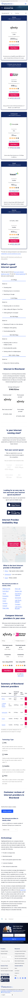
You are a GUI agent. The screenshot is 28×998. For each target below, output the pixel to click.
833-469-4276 (16, 98)
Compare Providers (4, 951)
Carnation (5, 603)
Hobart (4, 601)
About (16, 968)
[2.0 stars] (12, 42)
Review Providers (4, 953)
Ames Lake (17, 588)
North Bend (6, 591)
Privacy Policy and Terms (17, 990)
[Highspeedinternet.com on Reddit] (22, 978)
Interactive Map (14, 544)
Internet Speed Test (4, 968)
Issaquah (5, 605)
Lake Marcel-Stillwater (18, 601)
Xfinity (14, 17)
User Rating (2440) (14, 44)
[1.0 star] (10, 42)
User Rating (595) (13, 91)
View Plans (12, 48)
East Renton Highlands (18, 594)
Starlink (14, 210)
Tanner (4, 593)
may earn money (5, 0)
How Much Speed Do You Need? (7, 970)
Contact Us (17, 973)
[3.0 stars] (14, 42)
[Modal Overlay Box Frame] (14, 933)
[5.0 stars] (18, 42)
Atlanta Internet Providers (19, 963)
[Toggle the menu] (25, 3)
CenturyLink (14, 113)
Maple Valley (6, 608)
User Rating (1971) (13, 141)
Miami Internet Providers (19, 960)
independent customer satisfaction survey (11, 253)
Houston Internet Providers (20, 956)
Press (16, 975)
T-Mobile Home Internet (14, 64)
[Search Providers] (11, 957)
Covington (17, 604)
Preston (5, 598)
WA (6, 919)
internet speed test (20, 274)
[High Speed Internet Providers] (7, 4)
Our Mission (17, 970)
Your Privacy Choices (6, 992)
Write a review (7, 811)
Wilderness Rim (6, 588)
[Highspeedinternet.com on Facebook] (15, 978)
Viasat (14, 163)
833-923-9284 (16, 148)
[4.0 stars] (16, 42)
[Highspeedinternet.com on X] (18, 978)
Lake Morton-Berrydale (18, 607)
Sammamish (18, 597)
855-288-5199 (16, 244)
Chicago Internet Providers (20, 953)
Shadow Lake (18, 591)
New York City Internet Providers (21, 958)
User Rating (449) (13, 190)
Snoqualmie (5, 596)
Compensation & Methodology (6, 990)
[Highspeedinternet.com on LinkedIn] (25, 978)
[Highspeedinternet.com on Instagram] (20, 978)
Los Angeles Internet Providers (20, 951)
